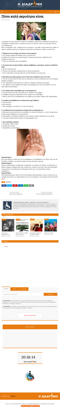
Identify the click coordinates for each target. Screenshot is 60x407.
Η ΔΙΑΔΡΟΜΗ (12, 396)
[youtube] (56, 11)
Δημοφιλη (23, 289)
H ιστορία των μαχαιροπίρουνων (5, 233)
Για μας (6, 288)
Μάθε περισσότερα (26, 406)
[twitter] (53, 11)
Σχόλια (14, 289)
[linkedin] (58, 11)
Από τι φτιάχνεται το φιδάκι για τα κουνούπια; (22, 233)
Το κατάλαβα (36, 406)
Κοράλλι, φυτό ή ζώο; (49, 233)
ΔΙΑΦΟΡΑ (8, 182)
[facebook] (50, 11)
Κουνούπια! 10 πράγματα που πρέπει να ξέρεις (35, 233)
